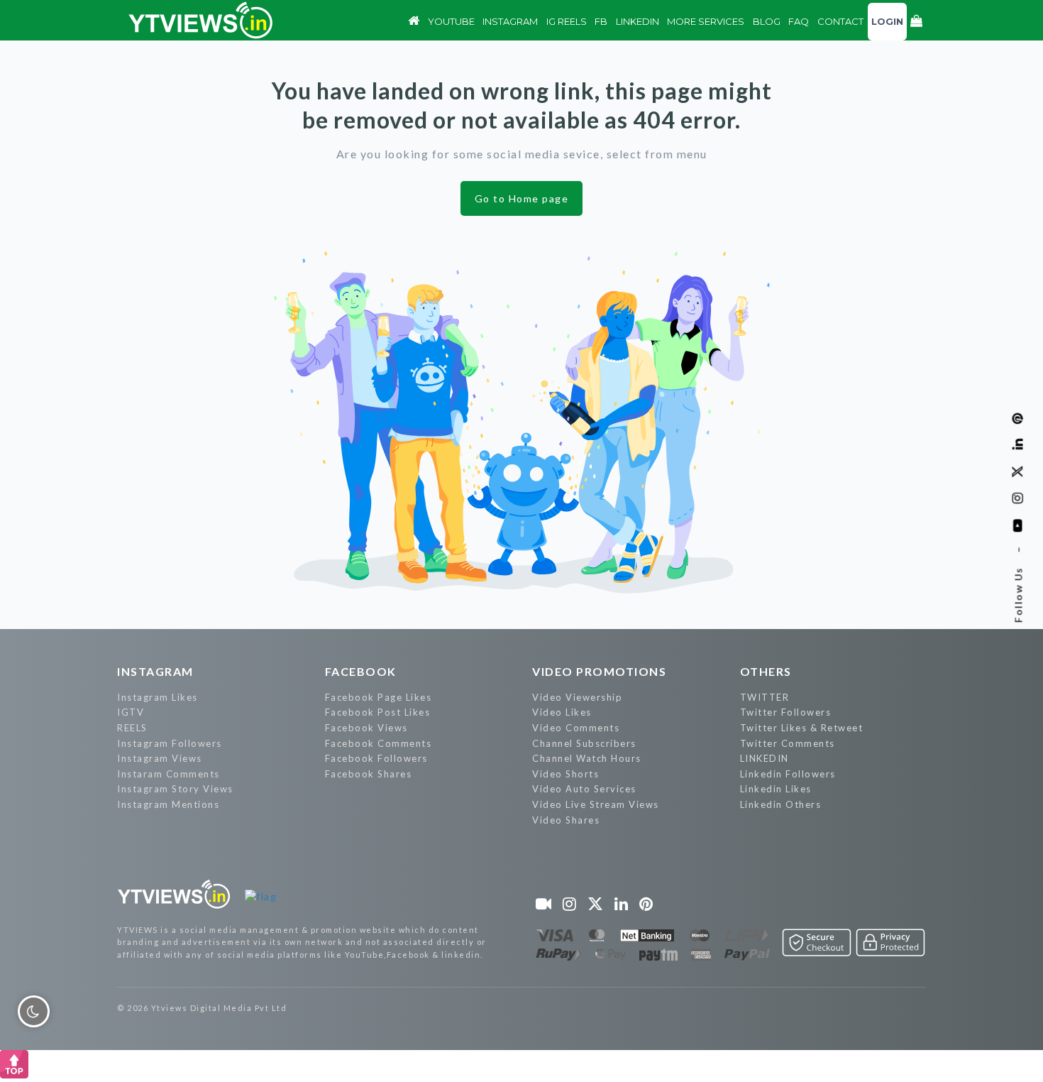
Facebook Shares (368, 774)
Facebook (361, 671)
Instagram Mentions (168, 804)
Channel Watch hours (586, 758)
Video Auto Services (584, 788)
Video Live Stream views (595, 804)
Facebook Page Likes (378, 697)
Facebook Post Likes (378, 712)
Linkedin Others (781, 804)
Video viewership (577, 697)
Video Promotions (599, 671)
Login (887, 21)
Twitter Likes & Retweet (801, 727)
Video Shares (566, 820)
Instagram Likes (157, 697)
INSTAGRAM (155, 671)
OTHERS (766, 671)
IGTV (130, 712)
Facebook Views (366, 727)
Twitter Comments (787, 743)
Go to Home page (522, 198)
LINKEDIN (764, 758)
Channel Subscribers (584, 743)
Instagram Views (159, 758)
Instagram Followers (169, 743)
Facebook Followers (376, 758)
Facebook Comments (378, 743)
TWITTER (765, 697)
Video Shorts (565, 774)
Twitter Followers (786, 712)
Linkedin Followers (788, 774)
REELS (132, 727)
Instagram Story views (175, 788)
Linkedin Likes (776, 788)
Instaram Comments (168, 774)
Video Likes (562, 712)
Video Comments (575, 727)
